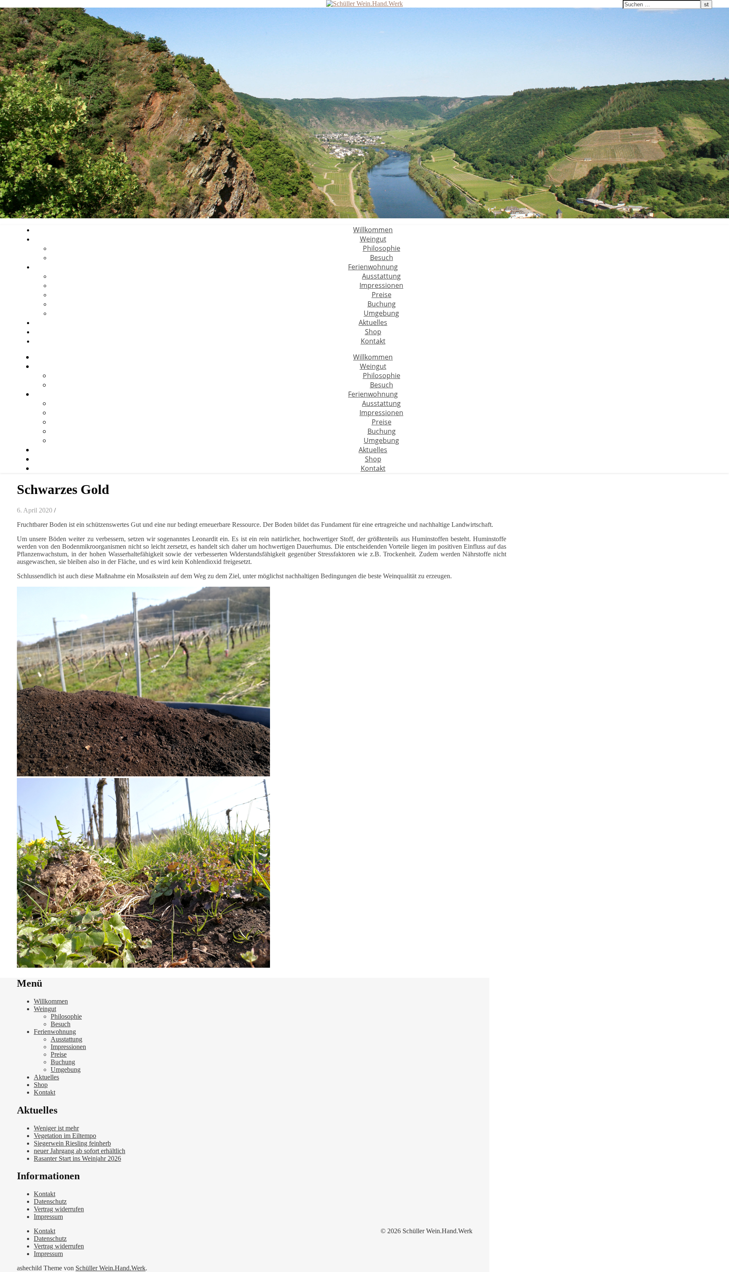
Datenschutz (50, 1201)
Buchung (381, 304)
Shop (373, 331)
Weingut (373, 239)
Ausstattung (381, 276)
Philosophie (381, 248)
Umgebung (381, 313)
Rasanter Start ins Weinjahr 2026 (77, 1158)
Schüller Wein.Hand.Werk (111, 1268)
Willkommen (373, 229)
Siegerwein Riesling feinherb (72, 1143)
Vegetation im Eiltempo (65, 1135)
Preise (382, 294)
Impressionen (381, 285)
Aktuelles (373, 322)
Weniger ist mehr (56, 1128)
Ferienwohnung (373, 266)
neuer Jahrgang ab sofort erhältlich (79, 1150)
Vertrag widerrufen (59, 1209)
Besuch (381, 257)
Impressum (48, 1216)
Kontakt (373, 341)
